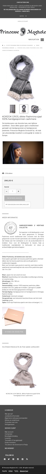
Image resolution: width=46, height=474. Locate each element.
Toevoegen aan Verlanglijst (18, 204)
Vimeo (22, 459)
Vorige (6, 109)
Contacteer (8, 434)
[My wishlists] (36, 21)
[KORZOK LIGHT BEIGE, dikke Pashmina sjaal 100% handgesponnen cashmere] (23, 371)
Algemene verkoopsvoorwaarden (16, 418)
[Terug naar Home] (2, 45)
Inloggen (31, 21)
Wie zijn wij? (9, 414)
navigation (34, 39)
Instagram (18, 459)
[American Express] (16, 471)
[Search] (5, 22)
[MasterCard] (24, 471)
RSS (27, 459)
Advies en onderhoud (12, 420)
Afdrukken (9, 173)
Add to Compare (27, 388)
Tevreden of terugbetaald (13, 440)
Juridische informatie (12, 416)
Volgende (40, 109)
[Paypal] (4, 471)
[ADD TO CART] (18, 388)
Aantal (6, 187)
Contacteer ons (23, 2)
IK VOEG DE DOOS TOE (14, 332)
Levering (8, 438)
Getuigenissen (9, 424)
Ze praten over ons (11, 422)
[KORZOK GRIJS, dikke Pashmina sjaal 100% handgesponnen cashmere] (12, 109)
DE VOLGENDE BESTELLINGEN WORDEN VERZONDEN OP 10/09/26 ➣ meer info (22, 10)
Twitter (9, 459)
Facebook (4, 459)
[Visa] (10, 471)
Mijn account (9, 432)
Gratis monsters (10, 442)
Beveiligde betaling (11, 436)
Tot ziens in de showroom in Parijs (16, 444)
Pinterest (13, 459)
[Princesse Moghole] (23, 31)
